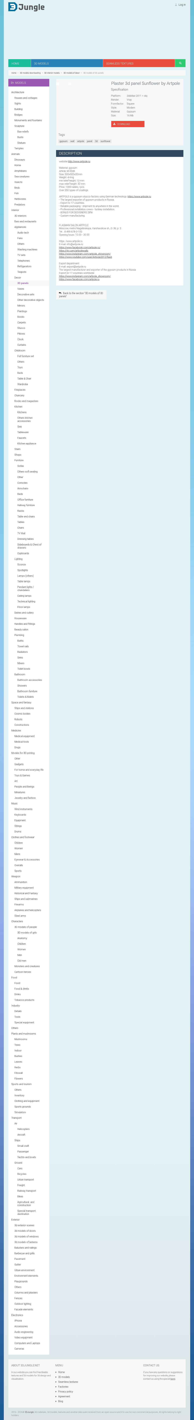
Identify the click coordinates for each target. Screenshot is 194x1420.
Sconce (21, 564)
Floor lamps (23, 607)
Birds (17, 187)
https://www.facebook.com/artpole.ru (79, 279)
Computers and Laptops (27, 1343)
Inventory (19, 1095)
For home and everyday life (28, 769)
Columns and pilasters (26, 1292)
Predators (19, 204)
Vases (20, 288)
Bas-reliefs (23, 131)
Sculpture (19, 126)
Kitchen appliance (26, 443)
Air (15, 1123)
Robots (18, 719)
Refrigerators (24, 266)
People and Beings (24, 786)
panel (89, 141)
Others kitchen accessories (25, 419)
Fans (20, 238)
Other (20, 477)
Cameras (19, 1348)
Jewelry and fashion (25, 797)
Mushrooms (20, 1039)
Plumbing (19, 635)
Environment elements (26, 1275)
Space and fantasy (21, 702)
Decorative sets (25, 294)
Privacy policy (65, 1391)
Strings (18, 826)
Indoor (18, 1050)
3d (96, 141)
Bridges (18, 114)
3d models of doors (25, 1230)
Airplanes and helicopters (27, 910)
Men (19, 955)
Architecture (17, 92)
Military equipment (24, 887)
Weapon (15, 876)
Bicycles (21, 1174)
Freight (21, 1185)
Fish (16, 193)
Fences (18, 1298)
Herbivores (20, 199)
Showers (22, 685)
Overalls (18, 865)
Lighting (18, 559)
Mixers (20, 663)
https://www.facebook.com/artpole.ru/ (79, 247)
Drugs (17, 747)
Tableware (22, 432)
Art (15, 781)
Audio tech (23, 232)
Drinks (17, 994)
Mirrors (21, 305)
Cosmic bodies (22, 713)
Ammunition (20, 882)
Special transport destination (26, 1212)
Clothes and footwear (22, 837)
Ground (18, 1162)
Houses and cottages (25, 97)
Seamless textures (68, 1381)
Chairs (20, 527)
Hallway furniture (26, 505)
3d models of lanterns (26, 1242)
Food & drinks (21, 988)
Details (18, 1011)
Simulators (20, 1112)
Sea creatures (21, 176)
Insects (18, 182)
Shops (17, 454)
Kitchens (22, 412)
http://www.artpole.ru (79, 161)
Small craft (23, 1145)
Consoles (22, 482)
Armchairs (22, 488)
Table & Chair (24, 378)
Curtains (21, 344)
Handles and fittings (24, 623)
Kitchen (18, 406)
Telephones (23, 260)
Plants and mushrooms (23, 1033)
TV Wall (21, 533)
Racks (20, 510)
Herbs (17, 1067)
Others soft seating (27, 471)
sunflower (105, 141)
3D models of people (25, 927)
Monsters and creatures (27, 966)
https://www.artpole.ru (139, 196)
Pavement (19, 1259)
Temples (18, 148)
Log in (182, 4)
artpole (80, 141)
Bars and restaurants (25, 221)
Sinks (20, 657)
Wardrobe (22, 384)
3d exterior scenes (24, 1225)
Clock (20, 339)
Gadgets (18, 764)
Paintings (22, 311)
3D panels (22, 283)
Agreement (64, 1396)
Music (14, 803)
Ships (17, 1140)
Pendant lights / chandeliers (25, 589)
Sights (17, 103)
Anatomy (22, 938)
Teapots (21, 271)
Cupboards (23, 553)
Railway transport (26, 1190)
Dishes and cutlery (24, 612)
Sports (18, 870)
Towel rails (23, 646)
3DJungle (29, 1412)
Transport (16, 1117)
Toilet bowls (23, 668)
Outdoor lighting (22, 1303)
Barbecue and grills (24, 1253)
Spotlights (22, 570)
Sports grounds (22, 1106)
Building (18, 109)
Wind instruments (23, 809)
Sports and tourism (21, 1084)
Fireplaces (19, 389)
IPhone (18, 1320)
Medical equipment (24, 736)
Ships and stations (24, 708)
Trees (17, 1044)
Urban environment (24, 1270)
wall (72, 141)
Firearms (19, 904)
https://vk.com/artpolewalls (73, 250)
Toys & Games (22, 775)
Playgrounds (21, 1281)
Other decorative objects (30, 300)
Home (17, 165)
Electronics (17, 1315)
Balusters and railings (25, 1247)
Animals (15, 154)
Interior (15, 210)
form (172, 1379)
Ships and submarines (26, 899)
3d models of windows (26, 1236)
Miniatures (19, 792)
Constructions (21, 725)
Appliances (20, 227)
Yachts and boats (26, 1157)
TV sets (21, 255)
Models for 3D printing (23, 753)
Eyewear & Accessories (27, 859)
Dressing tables (25, 539)
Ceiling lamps (24, 595)
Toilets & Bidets (25, 696)
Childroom (19, 350)
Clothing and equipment (26, 1101)
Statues (21, 142)
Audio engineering (23, 1331)
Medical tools (21, 741)
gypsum (63, 141)
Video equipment (23, 1337)
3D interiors (20, 215)
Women (18, 848)
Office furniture (25, 499)
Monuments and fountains (28, 120)
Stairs (17, 449)
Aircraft (21, 1134)
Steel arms (20, 915)
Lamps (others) (25, 575)
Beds (20, 373)
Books (20, 316)
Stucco (21, 328)
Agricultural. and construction (25, 1204)
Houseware (20, 618)
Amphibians (20, 170)
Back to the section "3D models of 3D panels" (81, 295)
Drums (17, 831)
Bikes (20, 1196)
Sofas (20, 466)
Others (20, 243)
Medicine (16, 730)
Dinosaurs (19, 159)
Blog (60, 1401)
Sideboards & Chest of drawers (29, 546)
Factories (63, 1386)
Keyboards (20, 814)
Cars (19, 1168)
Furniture (18, 460)
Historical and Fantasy (26, 893)
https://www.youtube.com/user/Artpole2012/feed (85, 257)
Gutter (17, 1264)
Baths (20, 640)
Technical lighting (26, 601)
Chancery (19, 395)
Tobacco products (24, 1000)
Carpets (21, 322)
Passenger (23, 1151)
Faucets (21, 437)
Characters (17, 921)
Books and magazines (26, 401)
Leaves (18, 1061)
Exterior (15, 1219)
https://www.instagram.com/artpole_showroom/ (85, 253)
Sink (19, 426)
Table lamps (23, 581)
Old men (21, 960)
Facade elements (23, 1309)
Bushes (18, 1056)
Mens (17, 854)
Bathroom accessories (29, 680)
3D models (64, 1377)
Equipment (20, 820)
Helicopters (23, 1129)
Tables (20, 522)
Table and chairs (26, 516)
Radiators (22, 652)
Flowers (18, 1078)
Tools (17, 1016)
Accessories (21, 1326)
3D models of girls (27, 932)
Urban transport (25, 1179)
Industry (15, 1005)
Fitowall (18, 1073)
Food (14, 977)
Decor (17, 277)
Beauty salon (21, 629)
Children (18, 842)
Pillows (21, 333)
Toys (20, 367)
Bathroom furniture (27, 691)
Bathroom (19, 674)
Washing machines (27, 249)
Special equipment (24, 1022)
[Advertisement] (97, 36)
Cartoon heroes (22, 971)
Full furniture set (25, 356)
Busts (20, 137)
